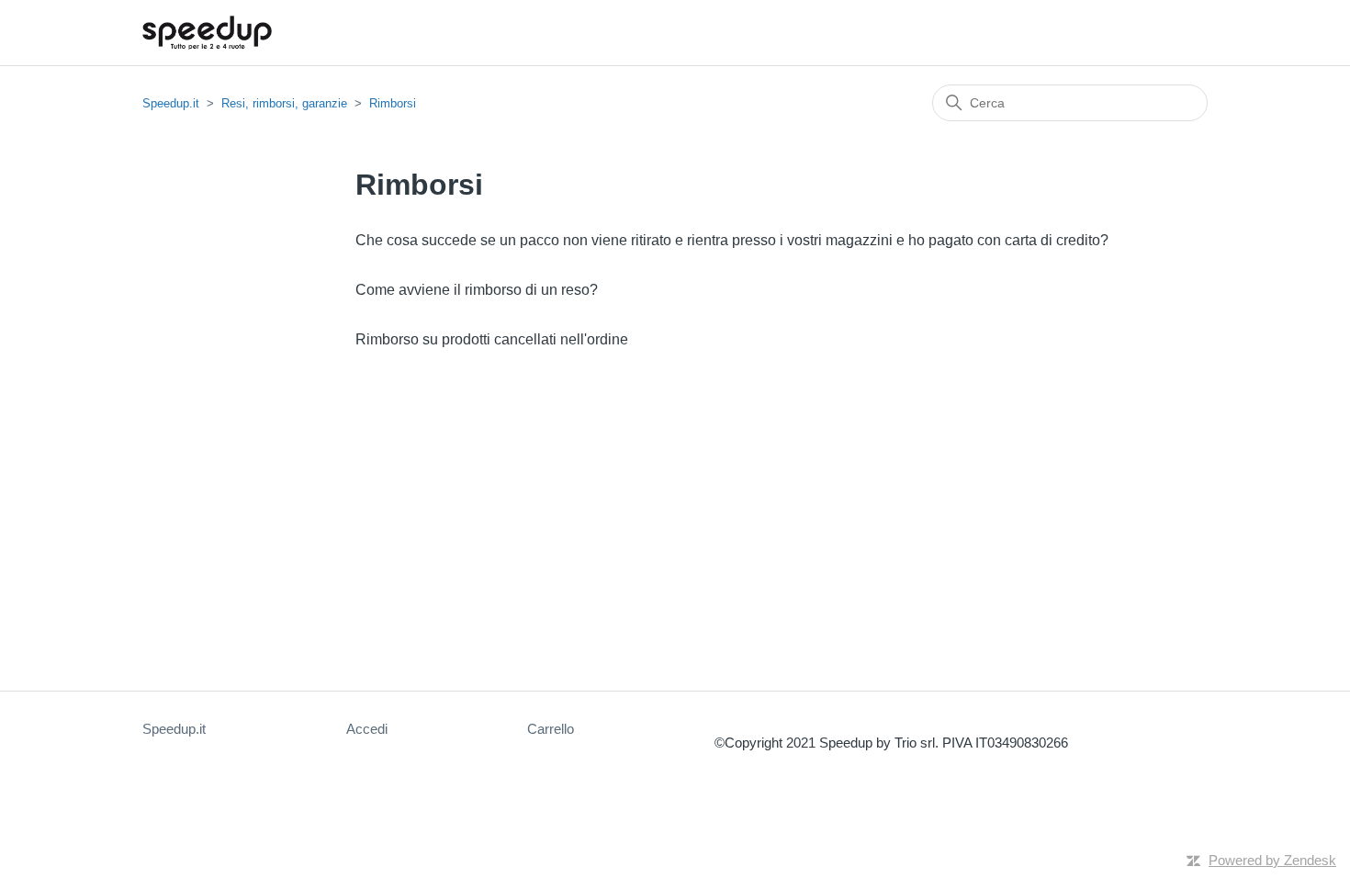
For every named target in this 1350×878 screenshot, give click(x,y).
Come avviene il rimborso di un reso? (476, 290)
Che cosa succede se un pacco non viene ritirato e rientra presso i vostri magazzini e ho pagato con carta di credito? (731, 240)
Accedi (367, 729)
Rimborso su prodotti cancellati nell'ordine (491, 339)
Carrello (550, 729)
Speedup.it (170, 103)
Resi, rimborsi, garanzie (284, 103)
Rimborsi (392, 103)
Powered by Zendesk (1272, 860)
